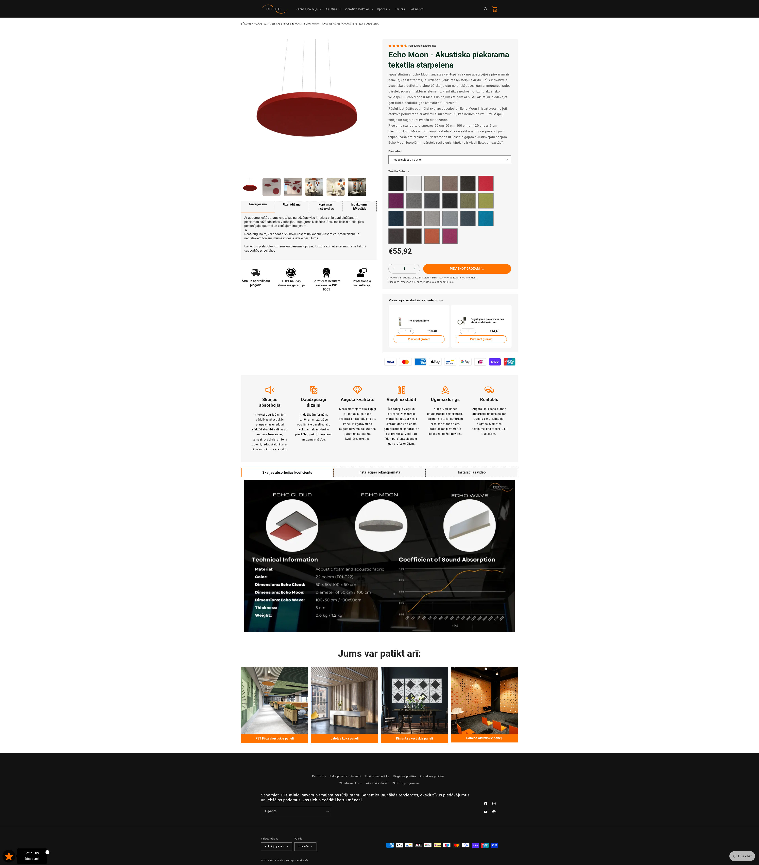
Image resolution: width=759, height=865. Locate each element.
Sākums (246, 23)
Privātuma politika (377, 776)
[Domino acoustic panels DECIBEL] (484, 700)
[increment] (415, 268)
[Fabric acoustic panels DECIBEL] (274, 700)
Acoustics (261, 23)
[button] (308, 9)
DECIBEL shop (277, 860)
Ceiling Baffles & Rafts (286, 23)
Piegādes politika (404, 776)
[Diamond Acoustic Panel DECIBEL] (414, 700)
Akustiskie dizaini (377, 783)
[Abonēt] (327, 811)
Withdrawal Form (350, 783)
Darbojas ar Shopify (297, 860)
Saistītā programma (406, 783)
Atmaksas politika (432, 776)
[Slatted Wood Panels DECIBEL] (344, 700)
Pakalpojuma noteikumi (345, 776)
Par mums (319, 776)
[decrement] (394, 268)
